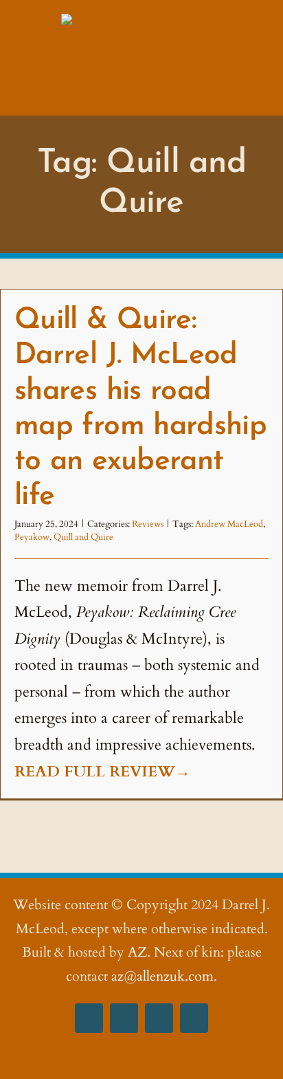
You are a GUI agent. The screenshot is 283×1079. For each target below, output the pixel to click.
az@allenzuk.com (162, 976)
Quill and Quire (83, 537)
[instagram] (124, 1018)
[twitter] (159, 1018)
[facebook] (89, 1018)
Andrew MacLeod (229, 524)
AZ (137, 952)
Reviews (147, 524)
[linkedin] (194, 1018)
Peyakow (31, 537)
